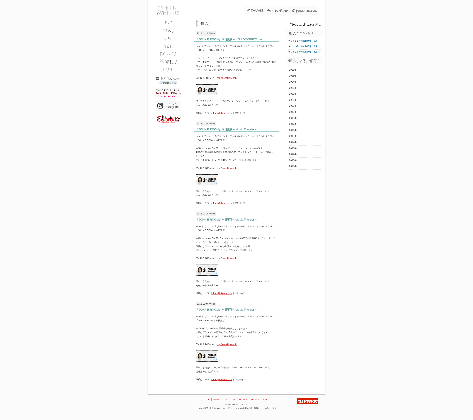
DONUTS (243, 399)
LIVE (225, 399)
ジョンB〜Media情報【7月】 (304, 46)
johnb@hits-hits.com (221, 113)
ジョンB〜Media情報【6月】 (304, 51)
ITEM (233, 399)
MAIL (265, 399)
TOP (208, 399)
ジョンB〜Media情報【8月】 (304, 41)
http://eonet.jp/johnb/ (227, 78)
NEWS (216, 399)
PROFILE (255, 399)
